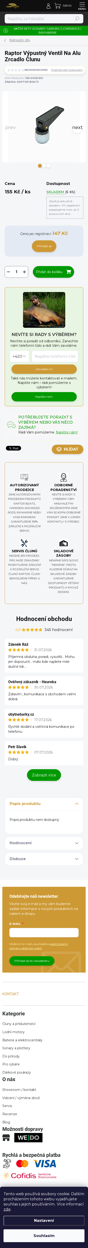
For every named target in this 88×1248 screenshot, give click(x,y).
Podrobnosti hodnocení (67, 70)
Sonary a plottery (16, 1048)
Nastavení (44, 1220)
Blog (6, 1122)
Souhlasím (44, 1236)
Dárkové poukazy (16, 1072)
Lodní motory (13, 1032)
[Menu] (82, 6)
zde (7, 1209)
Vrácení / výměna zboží (21, 1098)
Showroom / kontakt (19, 1090)
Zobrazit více (44, 775)
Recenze (9, 1114)
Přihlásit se (44, 246)
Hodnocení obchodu (44, 618)
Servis (7, 1106)
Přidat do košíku (49, 272)
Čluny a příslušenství (18, 1024)
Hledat (77, 18)
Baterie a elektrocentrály (22, 1040)
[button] (40, 166)
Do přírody (11, 1056)
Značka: (22, 81)
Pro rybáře (11, 1064)
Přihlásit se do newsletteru (32, 961)
